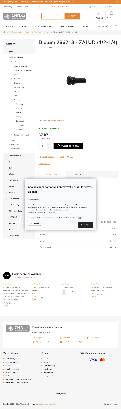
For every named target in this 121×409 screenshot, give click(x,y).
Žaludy (18, 117)
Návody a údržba (11, 372)
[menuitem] (10, 26)
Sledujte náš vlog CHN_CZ (73, 342)
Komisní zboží (14, 199)
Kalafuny (17, 83)
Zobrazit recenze (29, 277)
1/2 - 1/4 (112, 241)
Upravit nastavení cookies (47, 404)
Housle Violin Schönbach (23, 70)
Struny (11, 51)
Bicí (10, 168)
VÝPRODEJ (13, 217)
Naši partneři (48, 376)
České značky (14, 205)
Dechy (11, 162)
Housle (13, 62)
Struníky (19, 108)
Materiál (12, 192)
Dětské (11, 174)
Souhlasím (85, 225)
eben (114, 228)
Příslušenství (13, 180)
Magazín (47, 362)
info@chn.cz (40, 338)
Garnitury (19, 104)
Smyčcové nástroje (16, 57)
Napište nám (48, 369)
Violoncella (15, 144)
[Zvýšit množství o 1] (49, 144)
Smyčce (16, 74)
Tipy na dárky (14, 235)
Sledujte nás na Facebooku (46, 342)
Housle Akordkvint (20, 66)
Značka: (44, 164)
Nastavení (34, 223)
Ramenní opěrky (20, 87)
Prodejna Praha (61, 393)
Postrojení (17, 100)
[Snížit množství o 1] (49, 147)
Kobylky (19, 129)
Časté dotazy (7, 7)
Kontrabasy (15, 149)
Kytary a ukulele (15, 156)
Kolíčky (18, 113)
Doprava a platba (22, 7)
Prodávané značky (12, 369)
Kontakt (8, 365)
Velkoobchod (48, 372)
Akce (10, 229)
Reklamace (9, 376)
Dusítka (16, 91)
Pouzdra (17, 79)
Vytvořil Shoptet (112, 404)
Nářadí (11, 186)
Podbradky (20, 125)
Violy (13, 140)
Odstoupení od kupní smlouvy (16, 383)
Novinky (12, 223)
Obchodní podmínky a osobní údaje (18, 379)
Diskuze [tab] (78, 174)
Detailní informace (57, 120)
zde (54, 213)
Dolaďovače (20, 121)
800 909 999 (68, 338)
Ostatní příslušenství (21, 135)
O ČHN (46, 359)
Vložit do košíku (70, 146)
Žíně (15, 96)
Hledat (72, 16)
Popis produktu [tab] (51, 174)
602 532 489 (95, 338)
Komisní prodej (49, 366)
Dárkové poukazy (15, 211)
